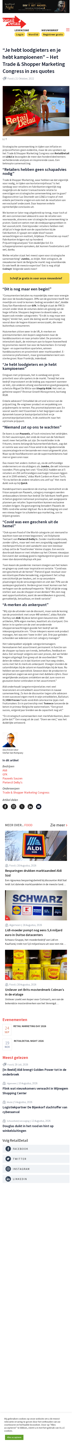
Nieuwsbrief (50, 30)
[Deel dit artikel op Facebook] (5, 806)
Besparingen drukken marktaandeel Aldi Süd (33, 872)
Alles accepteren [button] (14, 1437)
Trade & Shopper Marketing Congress (26, 792)
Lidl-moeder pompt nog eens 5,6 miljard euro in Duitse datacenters (33, 932)
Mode (9, 1102)
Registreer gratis (53, 34)
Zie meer (57, 825)
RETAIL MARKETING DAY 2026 (29, 1026)
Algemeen (15, 925)
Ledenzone (22, 30)
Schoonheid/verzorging (18, 1120)
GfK (5, 774)
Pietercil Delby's (12, 782)
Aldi (5, 770)
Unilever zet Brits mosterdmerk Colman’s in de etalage (34, 991)
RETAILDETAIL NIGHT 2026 (29, 1040)
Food (10, 78)
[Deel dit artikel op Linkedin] (30, 806)
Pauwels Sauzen (12, 778)
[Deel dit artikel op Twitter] (22, 806)
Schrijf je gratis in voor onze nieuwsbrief (36, 278)
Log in (19, 34)
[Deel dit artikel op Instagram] (13, 806)
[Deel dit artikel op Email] (38, 806)
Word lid (33, 34)
